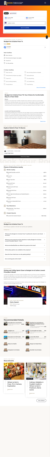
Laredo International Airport (14, 215)
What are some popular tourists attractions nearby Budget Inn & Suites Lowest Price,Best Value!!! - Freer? (23, 240)
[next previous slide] (6, 137)
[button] (44, 286)
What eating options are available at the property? (18, 249)
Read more (42, 121)
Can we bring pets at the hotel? (13, 258)
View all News (41, 400)
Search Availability (25, 27)
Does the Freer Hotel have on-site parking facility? (18, 254)
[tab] (25, 234)
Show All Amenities (41, 87)
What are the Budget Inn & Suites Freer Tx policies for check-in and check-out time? (24, 234)
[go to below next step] (47, 37)
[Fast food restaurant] (25, 294)
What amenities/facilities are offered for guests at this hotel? (20, 245)
